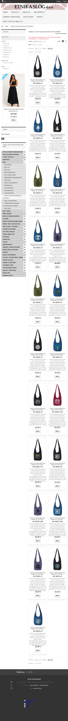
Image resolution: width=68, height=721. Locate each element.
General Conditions (11, 17)
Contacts (15, 12)
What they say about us (13, 21)
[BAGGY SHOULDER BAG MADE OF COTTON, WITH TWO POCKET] (38, 66)
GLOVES (5, 242)
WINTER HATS (6, 273)
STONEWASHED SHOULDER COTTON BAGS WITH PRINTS (11, 204)
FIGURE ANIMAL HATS (9, 234)
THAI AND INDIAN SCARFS (10, 267)
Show (29, 44)
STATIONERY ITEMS (8, 265)
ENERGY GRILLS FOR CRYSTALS (11, 224)
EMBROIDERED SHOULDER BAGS (13, 177)
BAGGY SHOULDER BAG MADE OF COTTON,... (37, 80)
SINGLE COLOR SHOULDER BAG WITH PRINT (12, 197)
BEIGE (6, 45)
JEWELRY (5, 252)
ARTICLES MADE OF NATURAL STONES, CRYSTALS (11, 156)
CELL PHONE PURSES (10, 175)
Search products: (5, 134)
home (5, 12)
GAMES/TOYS (6, 239)
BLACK (6, 57)
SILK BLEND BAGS (9, 193)
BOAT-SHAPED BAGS (9, 172)
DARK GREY (7, 52)
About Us (26, 12)
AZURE (6, 43)
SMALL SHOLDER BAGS (10, 200)
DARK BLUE (7, 48)
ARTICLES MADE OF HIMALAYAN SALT (13, 152)
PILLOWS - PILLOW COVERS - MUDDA (13, 257)
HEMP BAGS (7, 180)
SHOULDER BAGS (9, 188)
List (66, 42)
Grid (63, 42)
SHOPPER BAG (8, 185)
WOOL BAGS (7, 208)
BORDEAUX (7, 50)
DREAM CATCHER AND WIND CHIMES (12, 221)
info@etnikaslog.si (37, 688)
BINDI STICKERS (7, 213)
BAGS (4, 162)
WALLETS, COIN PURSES (9, 270)
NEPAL (6, 68)
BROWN (6, 54)
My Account (28, 17)
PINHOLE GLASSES (8, 260)
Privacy (40, 17)
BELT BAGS (7, 170)
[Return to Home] (2, 26)
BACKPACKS (6, 159)
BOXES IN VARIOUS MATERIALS (11, 216)
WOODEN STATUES (8, 275)
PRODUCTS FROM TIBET (9, 262)
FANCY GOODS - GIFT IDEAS (10, 226)
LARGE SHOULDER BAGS (10, 182)
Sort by (30, 41)
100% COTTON (8, 62)
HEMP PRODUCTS (7, 244)
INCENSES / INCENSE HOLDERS (11, 247)
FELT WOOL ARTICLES (9, 231)
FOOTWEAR (6, 236)
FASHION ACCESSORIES (9, 229)
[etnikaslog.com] (34, 6)
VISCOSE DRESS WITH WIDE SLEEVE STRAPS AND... (13, 110)
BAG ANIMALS (8, 164)
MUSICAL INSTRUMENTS (9, 255)
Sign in (65, 1)
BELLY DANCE (6, 211)
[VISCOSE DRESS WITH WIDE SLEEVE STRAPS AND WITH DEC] (14, 90)
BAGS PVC (7, 167)
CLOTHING (5, 218)
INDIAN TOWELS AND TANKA (10, 249)
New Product (39, 12)
